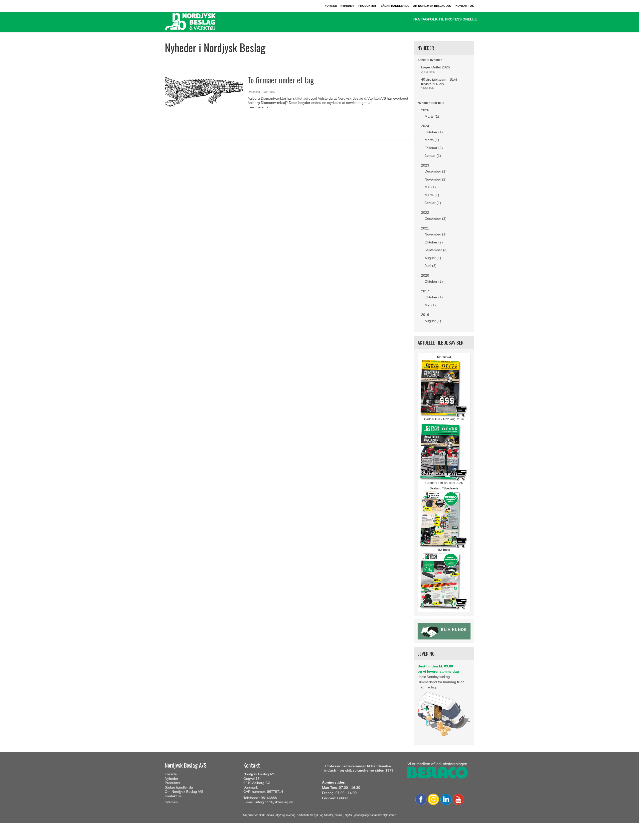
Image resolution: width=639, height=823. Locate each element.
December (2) (436, 218)
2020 (425, 275)
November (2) (436, 179)
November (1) (436, 234)
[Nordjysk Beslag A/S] (201, 22)
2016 (425, 315)
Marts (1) (432, 116)
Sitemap (171, 802)
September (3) (436, 250)
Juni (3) (431, 266)
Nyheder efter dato (431, 103)
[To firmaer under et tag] (204, 104)
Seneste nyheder (430, 60)
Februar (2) (434, 148)
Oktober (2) (434, 242)
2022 (425, 212)
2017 (425, 291)
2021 (425, 228)
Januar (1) (433, 156)
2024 (425, 126)
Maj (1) (430, 187)
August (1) (433, 258)
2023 (425, 165)
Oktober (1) (434, 132)
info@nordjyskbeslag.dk (274, 802)
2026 (425, 110)
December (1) (436, 171)
